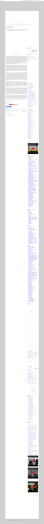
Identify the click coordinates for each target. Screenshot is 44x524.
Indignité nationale (30, 444)
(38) (30, 137)
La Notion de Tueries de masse (31, 445)
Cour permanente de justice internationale (33, 439)
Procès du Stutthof (30, 415)
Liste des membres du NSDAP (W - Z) (31, 99)
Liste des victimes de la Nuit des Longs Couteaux (32, 101)
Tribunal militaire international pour (33, 388)
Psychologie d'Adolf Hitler (30, 105)
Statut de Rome (30, 449)
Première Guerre (13, 24)
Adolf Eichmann (32, 339)
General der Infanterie (30, 88)
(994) (29, 118)
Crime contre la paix (30, 441)
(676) (31, 121)
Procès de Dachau (30, 401)
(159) (30, 132)
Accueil (7, 24)
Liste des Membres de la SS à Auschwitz (32, 92)
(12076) (30, 111)
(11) (29, 139)
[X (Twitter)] (23, 0)
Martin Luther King (23, 30)
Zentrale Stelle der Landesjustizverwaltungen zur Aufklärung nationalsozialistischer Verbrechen (32, 454)
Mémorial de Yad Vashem (30, 373)
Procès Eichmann (30, 403)
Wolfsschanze (29, 107)
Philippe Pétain (32, 311)
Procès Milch (29, 418)
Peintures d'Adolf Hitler (30, 103)
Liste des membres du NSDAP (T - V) (31, 98)
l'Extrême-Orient (33, 389)
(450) (30, 124)
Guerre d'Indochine (30, 89)
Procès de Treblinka (30, 408)
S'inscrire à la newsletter (8, 106)
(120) (31, 134)
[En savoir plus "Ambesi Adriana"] (33, 363)
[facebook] (22, 0)
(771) (30, 120)
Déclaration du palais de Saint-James (32, 433)
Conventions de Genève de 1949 (32, 431)
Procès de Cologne (30, 400)
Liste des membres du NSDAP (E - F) (31, 94)
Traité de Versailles (22, 24)
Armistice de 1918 (17, 24)
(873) (29, 119)
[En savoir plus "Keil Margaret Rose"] (36, 363)
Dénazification (29, 434)
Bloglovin (28, 60)
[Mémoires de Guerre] (29, 51)
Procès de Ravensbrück (31, 407)
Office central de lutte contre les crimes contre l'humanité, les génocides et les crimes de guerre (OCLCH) (33, 447)
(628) (31, 122)
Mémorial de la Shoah (30, 374)
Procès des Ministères (30, 411)
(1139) (30, 115)
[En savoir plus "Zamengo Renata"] (29, 359)
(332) (29, 128)
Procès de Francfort (30, 397)
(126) (29, 133)
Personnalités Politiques (10, 101)
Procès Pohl (29, 419)
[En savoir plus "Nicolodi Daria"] (33, 359)
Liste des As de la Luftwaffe (30, 90)
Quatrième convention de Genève (32, 437)
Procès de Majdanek (30, 406)
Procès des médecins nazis (31, 402)
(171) (30, 131)
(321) (29, 129)
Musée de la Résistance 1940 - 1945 (31, 376)
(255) (29, 130)
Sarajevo (10, 24)
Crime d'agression (30, 442)
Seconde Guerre (26, 24)
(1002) (29, 117)
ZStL (36, 454)
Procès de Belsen (30, 398)
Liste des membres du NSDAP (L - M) (31, 96)
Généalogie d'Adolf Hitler (30, 87)
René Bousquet (32, 324)
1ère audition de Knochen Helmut (31, 85)
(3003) (30, 113)
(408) (31, 126)
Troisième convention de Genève (32, 436)
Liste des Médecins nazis (30, 91)
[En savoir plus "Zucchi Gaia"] (29, 363)
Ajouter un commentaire (11, 115)
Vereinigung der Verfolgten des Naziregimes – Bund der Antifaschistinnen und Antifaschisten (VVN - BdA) (33, 452)
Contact (30, 24)
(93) (29, 135)
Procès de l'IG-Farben (30, 405)
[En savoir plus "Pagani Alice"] (36, 359)
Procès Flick (29, 416)
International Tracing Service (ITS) (31, 372)
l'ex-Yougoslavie (33, 391)
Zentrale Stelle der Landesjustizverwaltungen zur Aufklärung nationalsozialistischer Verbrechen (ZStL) (32, 378)
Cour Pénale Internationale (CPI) (32, 438)
